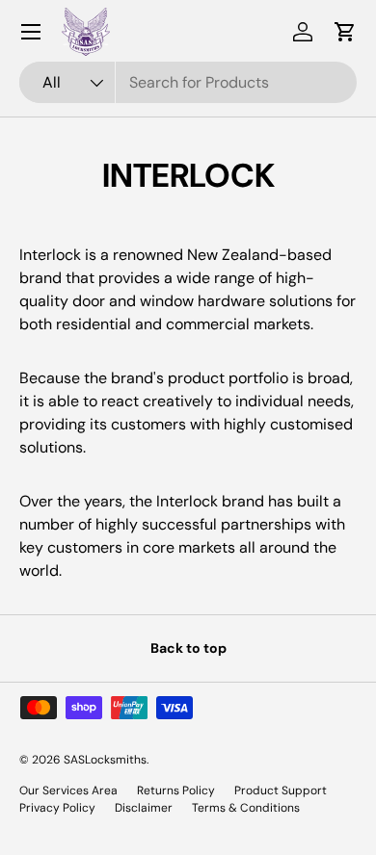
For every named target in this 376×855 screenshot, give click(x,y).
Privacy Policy (57, 808)
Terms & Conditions (246, 808)
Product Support (280, 790)
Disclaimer (144, 808)
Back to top (188, 648)
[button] (345, 32)
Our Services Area (68, 790)
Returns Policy (176, 790)
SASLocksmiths (105, 759)
